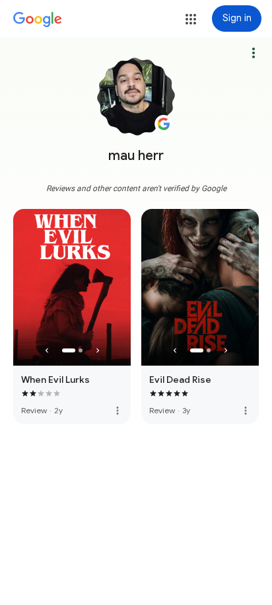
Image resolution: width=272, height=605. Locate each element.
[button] (191, 19)
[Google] (37, 20)
